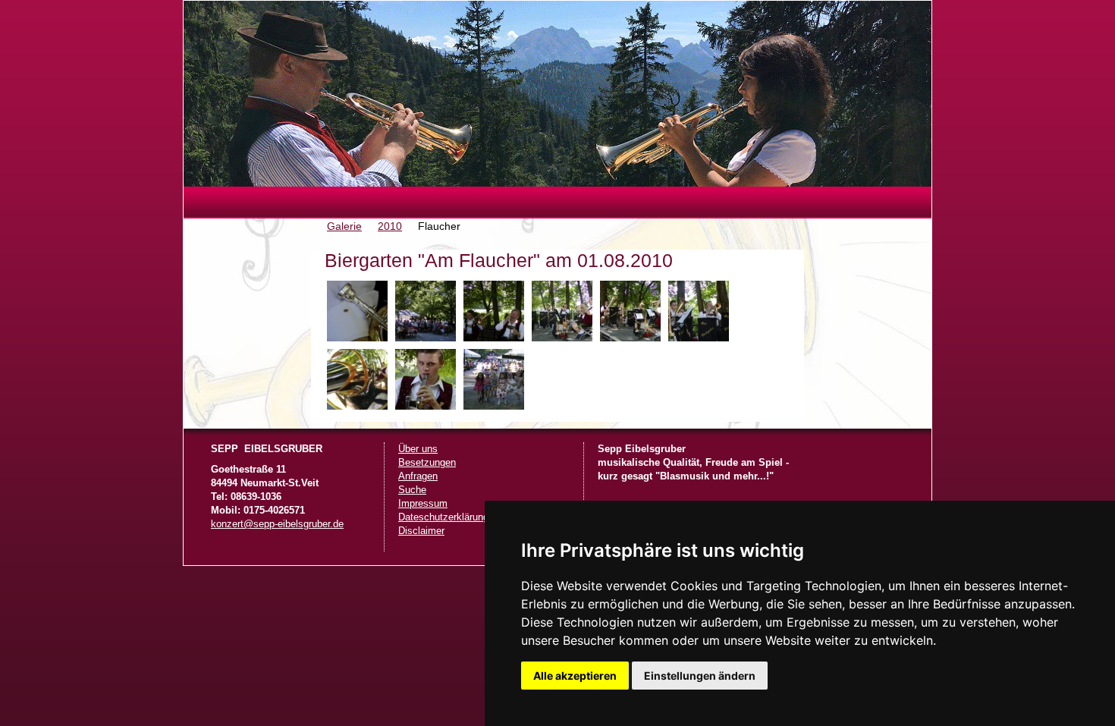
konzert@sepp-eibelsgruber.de (277, 524)
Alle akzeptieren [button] (575, 675)
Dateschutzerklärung (443, 517)
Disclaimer (421, 531)
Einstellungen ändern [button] (699, 675)
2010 (390, 226)
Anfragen (418, 476)
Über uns (418, 449)
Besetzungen (427, 462)
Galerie (344, 226)
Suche (412, 490)
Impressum (423, 503)
